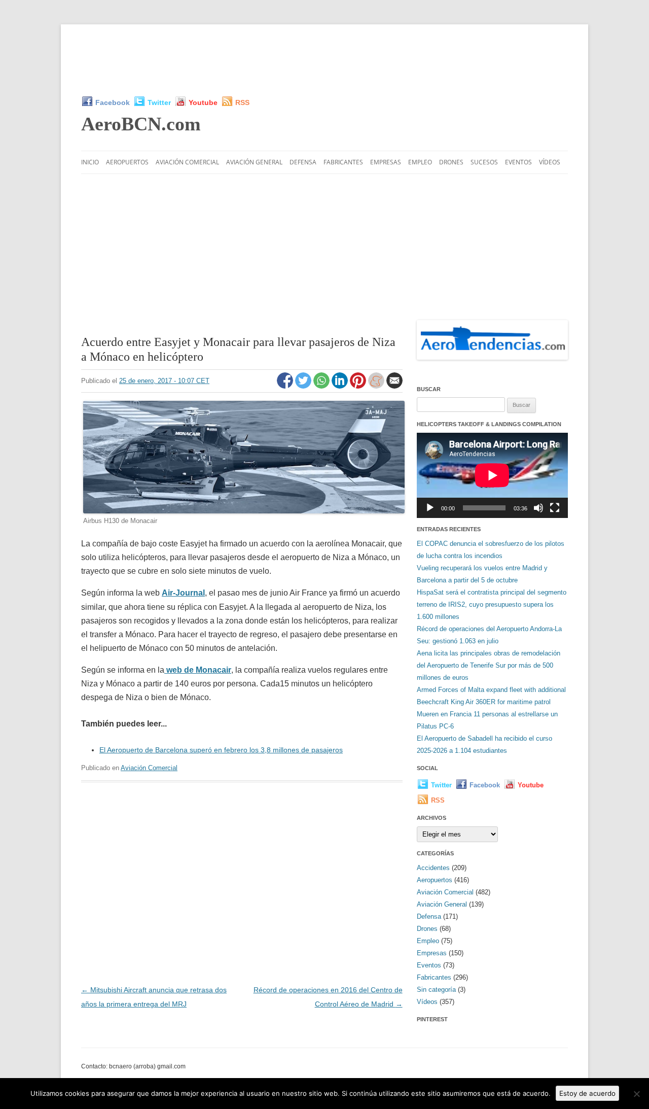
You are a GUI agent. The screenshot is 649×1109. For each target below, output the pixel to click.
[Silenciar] (538, 508)
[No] (636, 1094)
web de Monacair (197, 670)
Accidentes (433, 868)
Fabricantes (343, 162)
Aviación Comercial (187, 162)
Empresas (385, 162)
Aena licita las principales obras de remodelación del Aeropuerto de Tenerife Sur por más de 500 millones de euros (488, 665)
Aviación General (254, 162)
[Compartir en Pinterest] (359, 386)
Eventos (518, 162)
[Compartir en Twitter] (304, 386)
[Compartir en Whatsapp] (322, 386)
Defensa (303, 162)
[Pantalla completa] (555, 508)
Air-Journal (183, 592)
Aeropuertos (127, 162)
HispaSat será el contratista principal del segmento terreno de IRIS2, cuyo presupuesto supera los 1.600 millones (491, 604)
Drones (451, 162)
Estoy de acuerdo (587, 1093)
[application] (492, 475)
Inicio (90, 162)
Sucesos (484, 162)
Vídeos (549, 162)
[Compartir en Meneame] (377, 386)
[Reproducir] (430, 508)
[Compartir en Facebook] (286, 386)
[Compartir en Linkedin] (341, 386)
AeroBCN (141, 123)
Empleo (420, 162)
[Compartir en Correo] (394, 386)
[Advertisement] (324, 60)
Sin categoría (436, 989)
